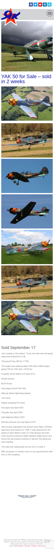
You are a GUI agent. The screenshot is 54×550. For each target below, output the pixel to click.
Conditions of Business (38, 546)
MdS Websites (18, 546)
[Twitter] (36, 5)
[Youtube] (40, 5)
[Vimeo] (49, 5)
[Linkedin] (45, 5)
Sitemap (27, 546)
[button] (50, 13)
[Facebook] (31, 5)
